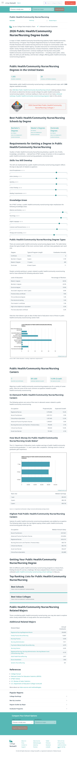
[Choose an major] (43, 9)
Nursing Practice (15, 639)
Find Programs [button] (70, 3)
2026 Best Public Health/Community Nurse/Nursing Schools (31, 90)
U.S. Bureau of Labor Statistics (20, 681)
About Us (23, 741)
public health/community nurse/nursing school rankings (34, 572)
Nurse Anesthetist (16, 659)
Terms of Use (61, 741)
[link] (38, 20)
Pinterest (48, 743)
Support (23, 747)
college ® (10, 3)
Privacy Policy (61, 743)
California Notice (62, 745)
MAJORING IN (37, 719)
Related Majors (53, 20)
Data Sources (36, 741)
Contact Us (24, 745)
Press (22, 743)
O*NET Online (15, 679)
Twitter (47, 741)
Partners (35, 747)
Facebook (48, 745)
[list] (38, 20)
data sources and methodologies (30, 687)
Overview (12, 20)
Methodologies (37, 743)
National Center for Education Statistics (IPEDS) (26, 676)
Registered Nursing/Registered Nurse (21, 632)
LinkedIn (48, 747)
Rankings (31, 20)
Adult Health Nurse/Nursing (19, 656)
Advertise (35, 745)
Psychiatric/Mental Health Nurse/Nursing (22, 645)
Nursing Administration (17, 642)
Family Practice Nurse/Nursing (19, 635)
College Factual (16, 674)
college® (13, 745)
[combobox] (53, 3)
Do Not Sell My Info (61, 747)
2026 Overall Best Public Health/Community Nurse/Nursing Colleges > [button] (45, 106)
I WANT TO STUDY (16, 719)
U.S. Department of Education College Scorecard (26, 684)
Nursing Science (15, 648)
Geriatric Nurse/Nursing (18, 663)
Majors (19, 3)
